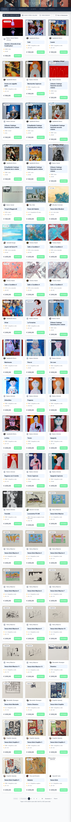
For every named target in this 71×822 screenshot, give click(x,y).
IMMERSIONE (23, 9)
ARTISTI (12, 9)
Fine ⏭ (55, 798)
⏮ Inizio (16, 798)
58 (42, 798)
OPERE (5, 9)
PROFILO (42, 9)
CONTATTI (51, 9)
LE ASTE (33, 9)
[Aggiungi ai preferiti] (21, 34)
